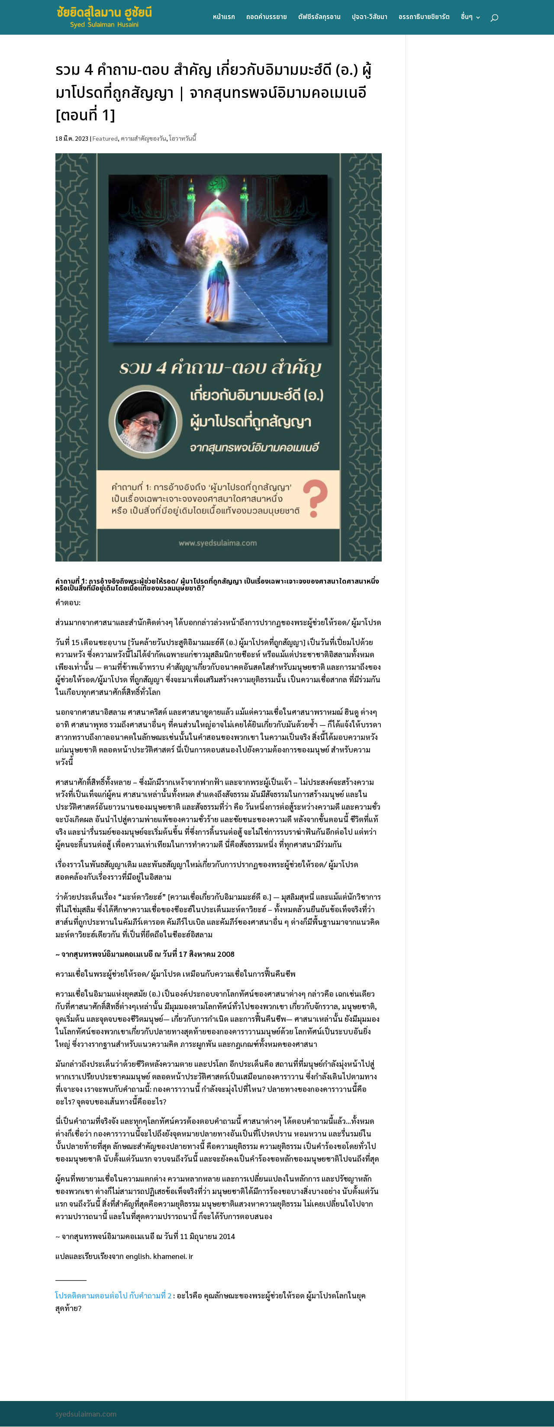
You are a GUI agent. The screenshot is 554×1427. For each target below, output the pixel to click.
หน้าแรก (224, 18)
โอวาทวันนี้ (182, 138)
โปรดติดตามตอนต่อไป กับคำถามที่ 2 (113, 1295)
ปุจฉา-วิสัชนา (369, 18)
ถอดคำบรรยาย (266, 18)
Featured (105, 138)
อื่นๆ (467, 18)
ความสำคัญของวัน (143, 138)
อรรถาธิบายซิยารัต (424, 18)
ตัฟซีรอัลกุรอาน (319, 18)
